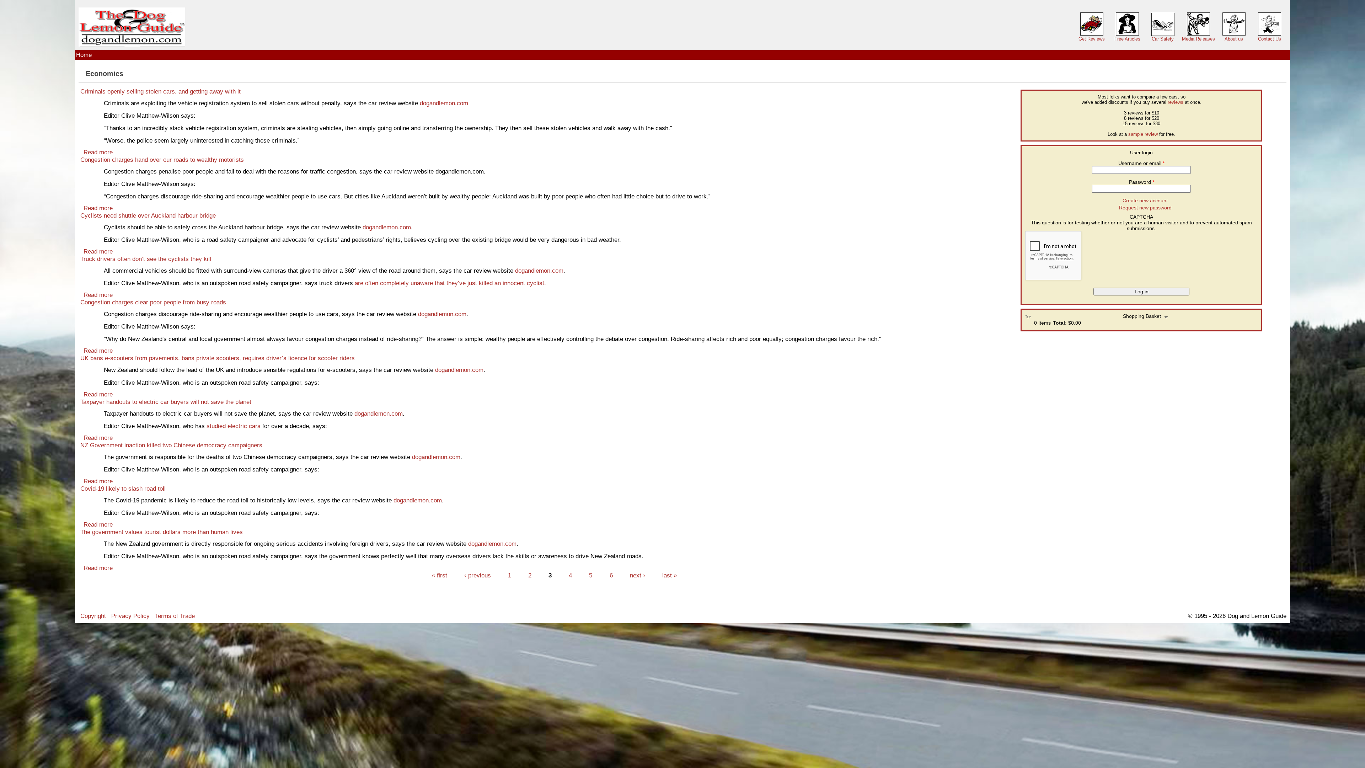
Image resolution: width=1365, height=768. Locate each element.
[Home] (132, 27)
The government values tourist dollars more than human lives (161, 531)
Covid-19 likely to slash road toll (123, 488)
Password (1141, 182)
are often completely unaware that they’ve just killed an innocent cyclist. (450, 283)
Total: (1060, 323)
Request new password (1145, 207)
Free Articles (1127, 39)
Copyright (93, 615)
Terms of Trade (175, 615)
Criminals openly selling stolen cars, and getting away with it (160, 91)
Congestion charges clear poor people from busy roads (153, 302)
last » (669, 575)
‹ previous (477, 575)
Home (84, 54)
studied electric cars (234, 426)
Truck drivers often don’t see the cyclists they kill (145, 258)
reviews (1175, 102)
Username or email (1141, 163)
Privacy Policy (130, 615)
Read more (98, 152)
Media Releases (1198, 39)
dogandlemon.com (444, 103)
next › (637, 575)
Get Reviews (1091, 39)
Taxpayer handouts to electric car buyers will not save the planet (165, 401)
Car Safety (1163, 39)
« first (439, 575)
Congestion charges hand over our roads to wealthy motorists (162, 159)
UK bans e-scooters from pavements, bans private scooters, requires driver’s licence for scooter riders (217, 358)
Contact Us (1269, 39)
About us (1234, 39)
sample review (1143, 134)
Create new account (1145, 200)
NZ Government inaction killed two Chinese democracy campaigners (171, 445)
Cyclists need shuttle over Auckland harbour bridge (148, 215)
